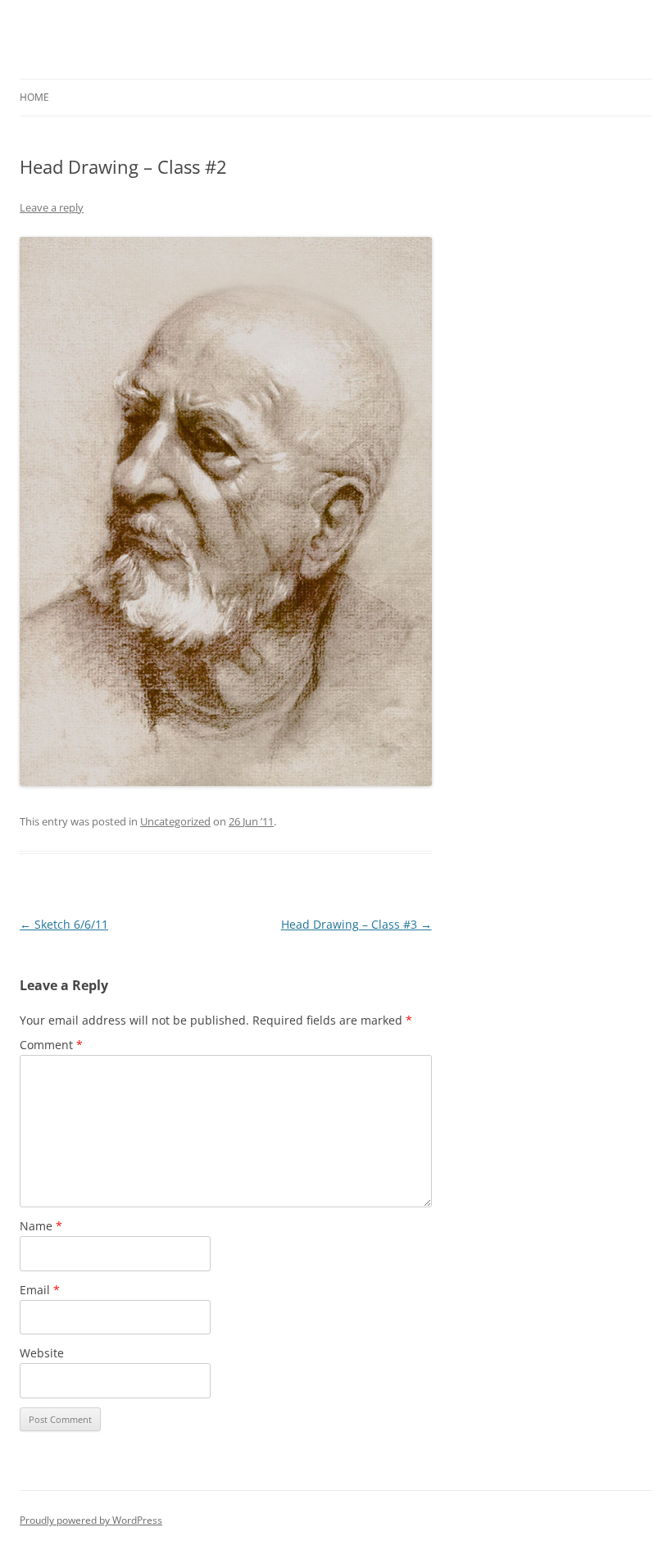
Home (34, 97)
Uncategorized (175, 821)
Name (41, 1226)
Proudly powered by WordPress (91, 1520)
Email (40, 1290)
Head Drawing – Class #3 (356, 924)
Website (42, 1353)
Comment (51, 1044)
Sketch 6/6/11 (64, 924)
